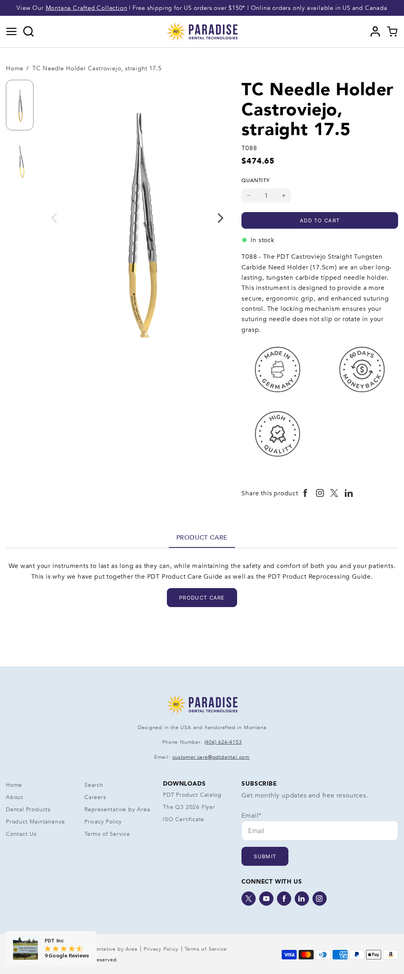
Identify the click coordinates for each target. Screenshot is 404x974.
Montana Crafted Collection (86, 8)
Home (14, 68)
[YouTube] (266, 898)
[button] (11, 31)
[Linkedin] (302, 898)
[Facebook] (284, 898)
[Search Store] (28, 31)
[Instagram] (319, 898)
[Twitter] (248, 898)
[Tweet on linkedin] (349, 493)
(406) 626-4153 (223, 742)
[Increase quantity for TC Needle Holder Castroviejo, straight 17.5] (284, 195)
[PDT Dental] (202, 31)
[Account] (375, 31)
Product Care (202, 537)
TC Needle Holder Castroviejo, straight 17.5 (96, 68)
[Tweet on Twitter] (334, 493)
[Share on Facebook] (305, 493)
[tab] (202, 537)
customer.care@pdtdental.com (211, 757)
